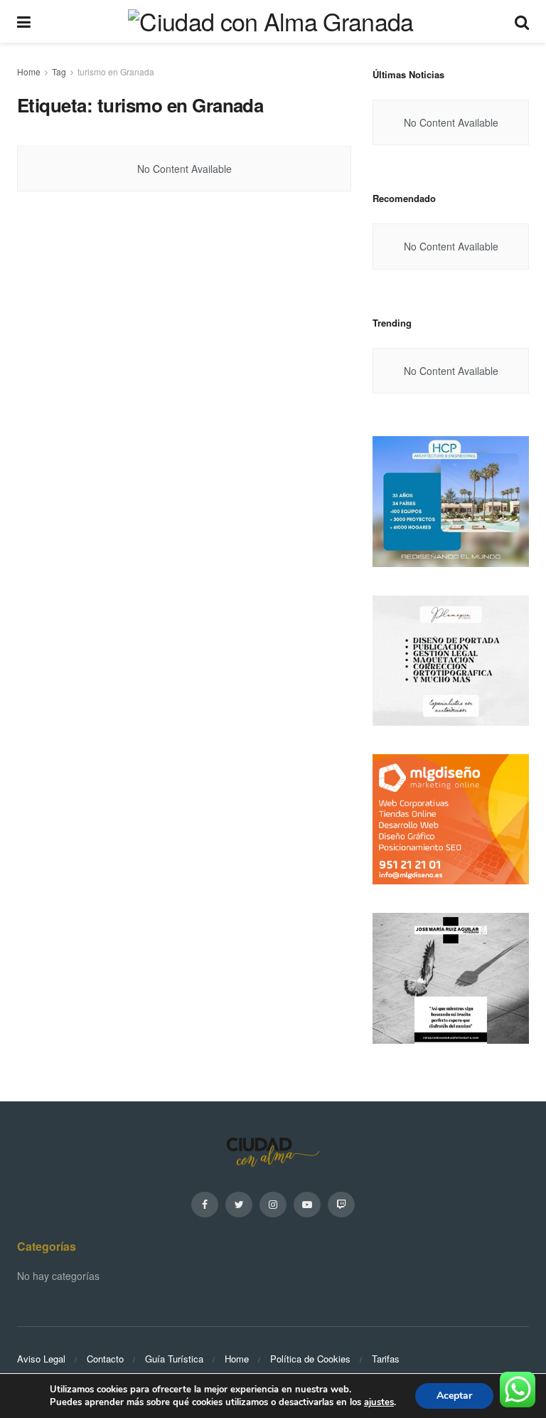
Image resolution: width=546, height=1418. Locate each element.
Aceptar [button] (454, 1395)
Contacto (105, 1358)
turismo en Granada (115, 71)
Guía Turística (174, 1358)
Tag (59, 71)
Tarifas (386, 1358)
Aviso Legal (41, 1358)
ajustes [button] (379, 1402)
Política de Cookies (310, 1358)
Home (29, 71)
